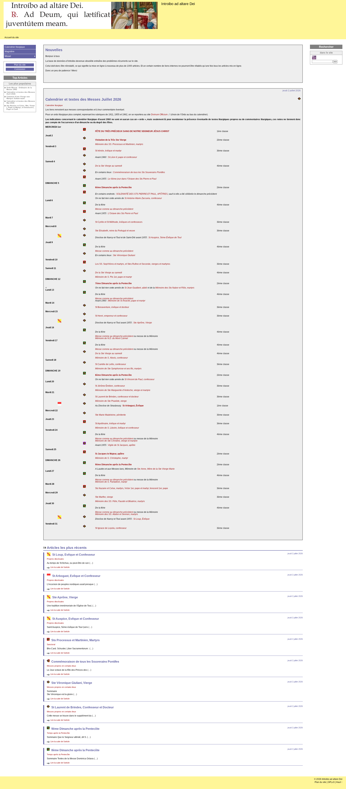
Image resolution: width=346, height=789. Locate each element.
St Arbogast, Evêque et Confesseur (76, 575)
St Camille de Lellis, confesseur (110, 364)
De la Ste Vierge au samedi (108, 166)
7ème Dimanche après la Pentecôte (113, 283)
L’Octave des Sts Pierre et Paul (123, 213)
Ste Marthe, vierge (104, 497)
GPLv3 (331, 782)
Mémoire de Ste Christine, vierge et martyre (116, 441)
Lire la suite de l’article (60, 567)
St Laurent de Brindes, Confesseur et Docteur (82, 707)
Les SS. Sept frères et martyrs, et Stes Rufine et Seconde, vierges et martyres (132, 264)
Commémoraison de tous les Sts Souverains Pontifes (139, 172)
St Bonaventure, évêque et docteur (112, 307)
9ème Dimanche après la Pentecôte (113, 464)
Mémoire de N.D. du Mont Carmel (111, 338)
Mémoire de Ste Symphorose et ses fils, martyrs (118, 368)
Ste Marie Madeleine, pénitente (110, 415)
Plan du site (20, 65)
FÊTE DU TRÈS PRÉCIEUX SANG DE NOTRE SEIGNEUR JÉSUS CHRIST (132, 131)
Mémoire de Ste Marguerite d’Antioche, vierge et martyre (122, 390)
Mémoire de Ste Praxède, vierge (111, 401)
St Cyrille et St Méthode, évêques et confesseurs (118, 222)
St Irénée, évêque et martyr (108, 150)
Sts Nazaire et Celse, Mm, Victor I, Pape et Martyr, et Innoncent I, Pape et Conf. (20, 107)
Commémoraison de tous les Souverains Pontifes (85, 661)
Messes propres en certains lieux (61, 666)
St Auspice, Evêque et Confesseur (75, 618)
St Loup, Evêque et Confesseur (73, 554)
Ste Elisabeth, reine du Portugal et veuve (115, 230)
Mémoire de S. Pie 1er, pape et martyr (113, 277)
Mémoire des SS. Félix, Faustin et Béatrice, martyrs (120, 501)
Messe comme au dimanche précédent (114, 209)
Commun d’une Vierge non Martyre (18, 97)
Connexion (19, 69)
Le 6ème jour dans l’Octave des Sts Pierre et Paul (132, 179)
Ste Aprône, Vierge (142, 322)
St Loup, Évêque (141, 519)
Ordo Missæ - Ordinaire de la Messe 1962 (19, 88)
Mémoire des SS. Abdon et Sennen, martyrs (116, 514)
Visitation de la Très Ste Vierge (110, 140)
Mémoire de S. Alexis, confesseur (111, 358)
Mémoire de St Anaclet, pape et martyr (126, 300)
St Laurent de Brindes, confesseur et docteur (117, 396)
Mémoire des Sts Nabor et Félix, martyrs (174, 287)
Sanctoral (51, 644)
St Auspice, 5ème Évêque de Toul (164, 237)
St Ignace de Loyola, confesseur (111, 528)
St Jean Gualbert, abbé (136, 287)
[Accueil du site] (81, 15)
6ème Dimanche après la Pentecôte (113, 187)
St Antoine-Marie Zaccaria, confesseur (143, 198)
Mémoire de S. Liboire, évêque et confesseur (117, 428)
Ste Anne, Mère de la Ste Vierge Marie (156, 469)
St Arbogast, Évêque (133, 405)
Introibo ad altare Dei (178, 4)
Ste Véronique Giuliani (124, 255)
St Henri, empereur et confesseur (111, 316)
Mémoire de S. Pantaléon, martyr (111, 482)
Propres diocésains (55, 559)
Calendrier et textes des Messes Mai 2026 (20, 102)
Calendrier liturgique (54, 105)
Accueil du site (12, 37)
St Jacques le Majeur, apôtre (109, 453)
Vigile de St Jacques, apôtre (121, 445)
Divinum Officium (159, 114)
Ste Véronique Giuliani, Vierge (71, 682)
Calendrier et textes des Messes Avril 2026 (20, 93)
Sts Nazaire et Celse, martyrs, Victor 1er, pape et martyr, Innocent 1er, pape (131, 488)
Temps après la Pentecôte (58, 733)
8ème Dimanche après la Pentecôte (113, 375)
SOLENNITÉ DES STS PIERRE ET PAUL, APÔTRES (142, 194)
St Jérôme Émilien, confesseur (110, 386)
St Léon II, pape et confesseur (122, 157)
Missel (8, 56)
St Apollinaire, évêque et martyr (110, 423)
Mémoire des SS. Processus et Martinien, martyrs (119, 144)
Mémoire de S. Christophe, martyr (111, 458)
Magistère (9, 51)
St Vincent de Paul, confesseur (139, 379)
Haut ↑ (339, 782)
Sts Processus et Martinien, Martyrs (75, 640)
